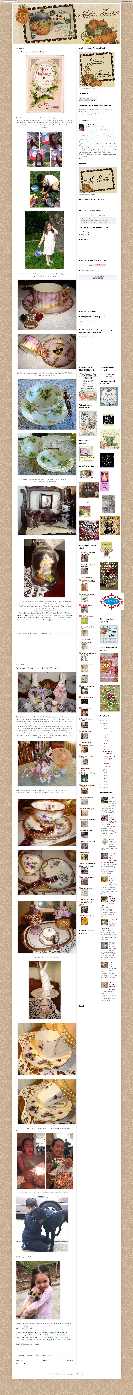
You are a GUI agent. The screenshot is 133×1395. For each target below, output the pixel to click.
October (106, 729)
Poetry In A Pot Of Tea (87, 809)
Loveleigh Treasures (87, 745)
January (106, 766)
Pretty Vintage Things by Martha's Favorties (88, 321)
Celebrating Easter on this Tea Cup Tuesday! (37, 668)
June (105, 740)
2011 (103, 782)
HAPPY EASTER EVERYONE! (30, 52)
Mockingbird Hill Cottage (86, 769)
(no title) (111, 839)
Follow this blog (98, 278)
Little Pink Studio (86, 742)
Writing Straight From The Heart (87, 916)
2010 (103, 784)
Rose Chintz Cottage (87, 831)
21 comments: (44, 633)
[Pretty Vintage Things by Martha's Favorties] (80, 323)
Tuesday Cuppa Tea (37, 613)
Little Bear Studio (86, 731)
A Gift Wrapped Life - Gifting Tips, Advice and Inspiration (88, 581)
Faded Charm (85, 675)
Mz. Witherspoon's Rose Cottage (88, 786)
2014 (103, 773)
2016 (103, 723)
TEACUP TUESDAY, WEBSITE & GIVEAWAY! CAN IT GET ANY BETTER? (109, 820)
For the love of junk (87, 697)
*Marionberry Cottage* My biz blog (88, 565)
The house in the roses (87, 877)
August (106, 735)
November (107, 726)
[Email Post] (50, 633)
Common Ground (86, 642)
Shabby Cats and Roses (88, 842)
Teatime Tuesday (24, 613)
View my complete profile (86, 159)
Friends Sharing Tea (52, 613)
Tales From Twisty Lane (88, 863)
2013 (103, 776)
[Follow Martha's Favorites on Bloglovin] (87, 266)
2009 (103, 787)
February (106, 763)
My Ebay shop (85, 232)
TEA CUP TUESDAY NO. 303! (112, 944)
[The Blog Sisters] (109, 406)
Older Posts (70, 1360)
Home (45, 1360)
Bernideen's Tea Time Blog (64, 620)
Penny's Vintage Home (88, 798)
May (105, 743)
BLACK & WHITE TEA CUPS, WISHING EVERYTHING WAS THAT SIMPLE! (109, 858)
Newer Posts (19, 1360)
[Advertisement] (44, 649)
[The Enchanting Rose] (88, 400)
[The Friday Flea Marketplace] (108, 376)
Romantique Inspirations (88, 820)
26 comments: (43, 1355)
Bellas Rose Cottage (87, 616)
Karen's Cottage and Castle (87, 719)
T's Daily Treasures (87, 905)
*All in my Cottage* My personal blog (88, 553)
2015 (103, 770)
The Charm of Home (87, 866)
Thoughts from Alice (87, 902)
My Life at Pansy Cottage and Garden (88, 773)
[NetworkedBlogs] (98, 276)
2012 (103, 779)
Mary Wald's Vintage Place (87, 757)
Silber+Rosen (85, 853)
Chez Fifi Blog (85, 639)
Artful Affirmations (86, 605)
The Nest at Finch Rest (88, 888)
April (105, 746)
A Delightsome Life (86, 577)
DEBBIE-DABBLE (87, 664)
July (105, 737)
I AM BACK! (112, 798)
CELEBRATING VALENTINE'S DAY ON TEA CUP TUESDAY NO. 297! (109, 924)
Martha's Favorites (93, 125)
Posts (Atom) (27, 1364)
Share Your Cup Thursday (62, 615)
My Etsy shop (85, 234)
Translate (92, 100)
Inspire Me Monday (31, 615)
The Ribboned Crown (87, 899)
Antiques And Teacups (87, 594)
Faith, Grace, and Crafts (88, 686)
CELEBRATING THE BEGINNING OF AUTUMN (113, 985)
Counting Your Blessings (88, 653)
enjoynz (69, 1374)
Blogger (82, 1374)
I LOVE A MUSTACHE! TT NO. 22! (113, 964)
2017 (103, 720)
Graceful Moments (86, 708)
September (107, 732)
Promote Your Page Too (84, 325)
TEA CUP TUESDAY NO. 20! (112, 878)
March (106, 749)
